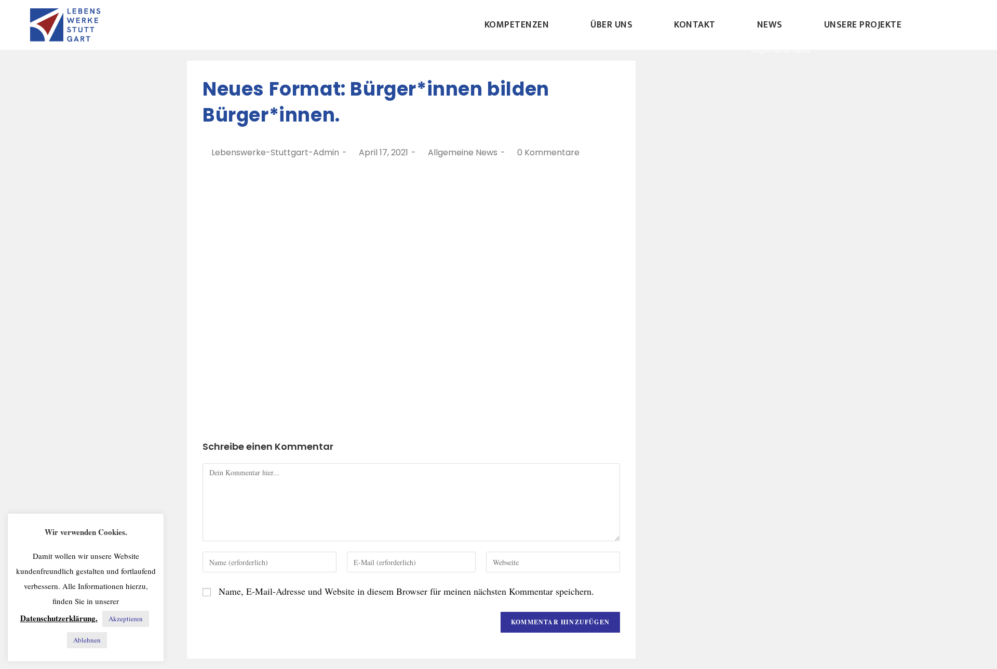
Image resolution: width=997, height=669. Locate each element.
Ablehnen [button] (87, 640)
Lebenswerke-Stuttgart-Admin (275, 152)
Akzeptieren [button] (126, 618)
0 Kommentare (548, 152)
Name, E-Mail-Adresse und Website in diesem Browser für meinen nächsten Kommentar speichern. (406, 591)
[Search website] (946, 25)
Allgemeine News (462, 152)
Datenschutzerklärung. (59, 618)
